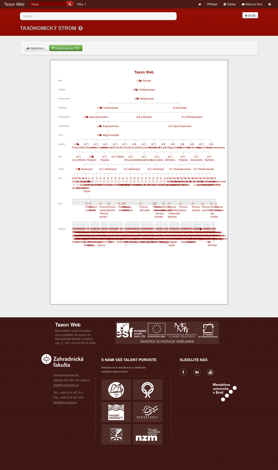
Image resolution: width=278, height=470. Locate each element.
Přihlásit (212, 4)
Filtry (80, 4)
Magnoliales (175, 147)
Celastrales (183, 147)
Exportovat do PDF (67, 48)
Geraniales (196, 159)
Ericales (163, 147)
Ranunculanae (99, 147)
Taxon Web (14, 4)
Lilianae (115, 147)
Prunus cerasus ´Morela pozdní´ (104, 213)
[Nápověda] (80, 28)
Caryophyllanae (148, 147)
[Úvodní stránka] (199, 4)
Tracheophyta (110, 107)
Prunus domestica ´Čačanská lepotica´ (174, 213)
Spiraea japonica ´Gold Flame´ (88, 188)
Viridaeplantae (147, 89)
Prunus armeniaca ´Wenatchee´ (221, 236)
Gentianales (194, 147)
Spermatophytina (98, 116)
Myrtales (209, 159)
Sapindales (157, 159)
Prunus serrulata (144, 208)
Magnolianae (204, 147)
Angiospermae (111, 126)
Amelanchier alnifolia (219, 183)
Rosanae (77, 147)
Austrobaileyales (215, 147)
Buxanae (125, 147)
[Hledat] (70, 4)
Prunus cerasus (219, 208)
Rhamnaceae (206, 169)
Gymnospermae (182, 126)
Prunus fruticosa (128, 208)
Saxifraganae (89, 147)
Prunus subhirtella (207, 208)
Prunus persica (196, 208)
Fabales (183, 159)
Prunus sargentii (167, 208)
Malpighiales (144, 159)
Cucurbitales (79, 159)
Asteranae (106, 147)
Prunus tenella (112, 208)
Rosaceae (87, 169)
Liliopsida (146, 116)
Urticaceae (111, 169)
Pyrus (109, 184)
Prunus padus (183, 208)
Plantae (146, 80)
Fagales (104, 159)
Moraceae (134, 169)
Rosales (91, 159)
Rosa (147, 184)
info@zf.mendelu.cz (66, 385)
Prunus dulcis (93, 208)
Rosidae (182, 107)
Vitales (120, 156)
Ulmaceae (158, 169)
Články (231, 4)
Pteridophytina (194, 116)
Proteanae (154, 147)
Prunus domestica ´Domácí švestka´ (160, 213)
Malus (98, 184)
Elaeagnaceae (182, 169)
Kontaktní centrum (65, 402)
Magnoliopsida (111, 135)
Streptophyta (147, 98)
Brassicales (131, 159)
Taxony (28, 16)
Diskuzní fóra (253, 4)
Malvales (170, 159)
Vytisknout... (37, 48)
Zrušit (251, 15)
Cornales (135, 147)
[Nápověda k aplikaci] (269, 4)
